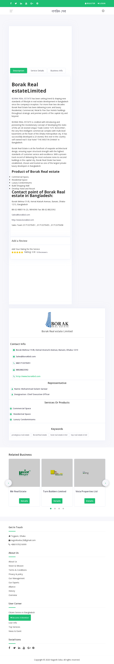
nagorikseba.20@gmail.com (23, 540)
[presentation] (8, 483)
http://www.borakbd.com (23, 220)
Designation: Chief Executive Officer (32, 394)
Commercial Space (22, 408)
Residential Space (22, 414)
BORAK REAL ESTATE (21, 98)
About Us (13, 561)
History (12, 591)
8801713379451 (23, 363)
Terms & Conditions (18, 570)
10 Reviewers (41, 252)
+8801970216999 (18, 544)
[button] (50, 508)
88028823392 (22, 369)
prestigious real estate (20, 435)
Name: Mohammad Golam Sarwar (31, 389)
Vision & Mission (16, 565)
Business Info (56, 70)
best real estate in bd (59, 435)
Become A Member (20, 617)
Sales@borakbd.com (21, 214)
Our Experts (14, 582)
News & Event (15, 631)
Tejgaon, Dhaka (17, 536)
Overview (13, 595)
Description (18, 70)
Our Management (17, 578)
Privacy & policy (16, 574)
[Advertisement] (40, 48)
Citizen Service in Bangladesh (22, 612)
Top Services (14, 627)
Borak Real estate (40, 435)
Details (24, 501)
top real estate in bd (79, 435)
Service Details (37, 70)
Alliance (12, 586)
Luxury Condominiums (24, 419)
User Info (13, 622)
